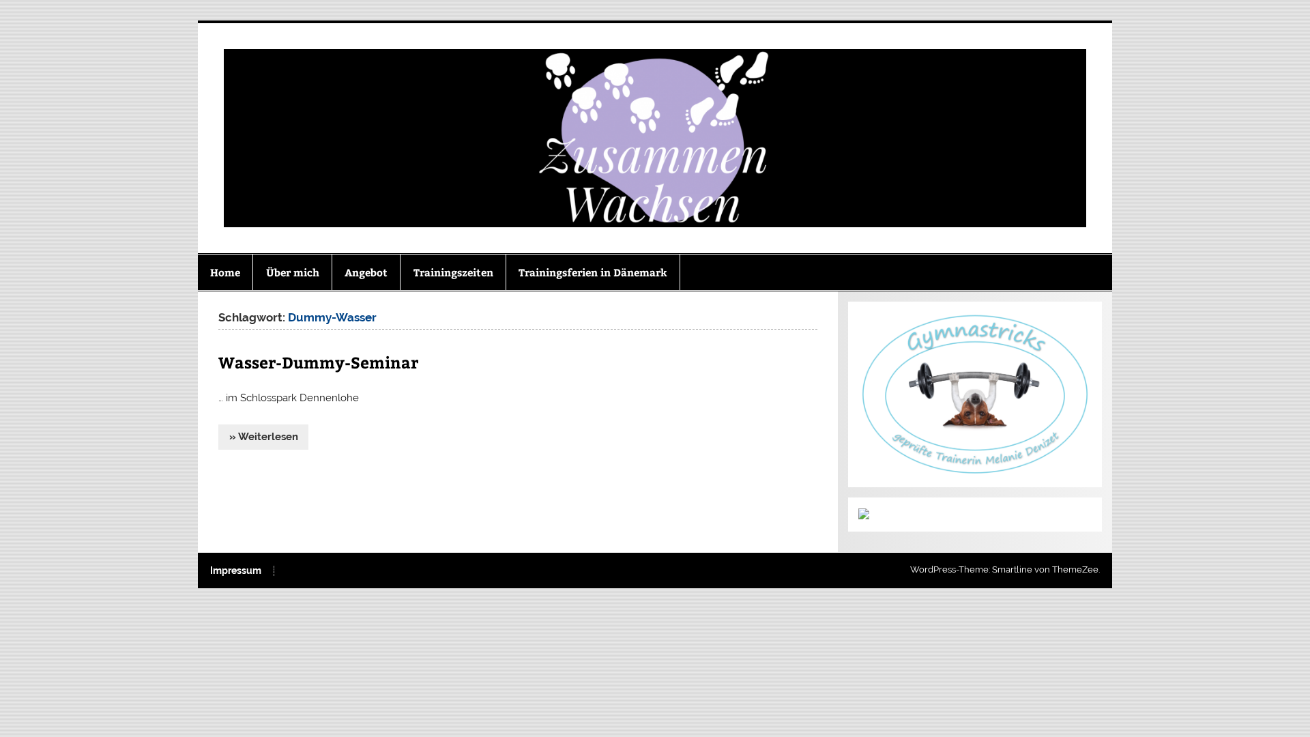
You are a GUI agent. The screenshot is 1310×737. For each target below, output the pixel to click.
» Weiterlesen (263, 437)
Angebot (366, 272)
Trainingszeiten (453, 272)
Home (225, 272)
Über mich (292, 272)
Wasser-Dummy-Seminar (318, 362)
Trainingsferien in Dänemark (593, 272)
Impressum (235, 571)
